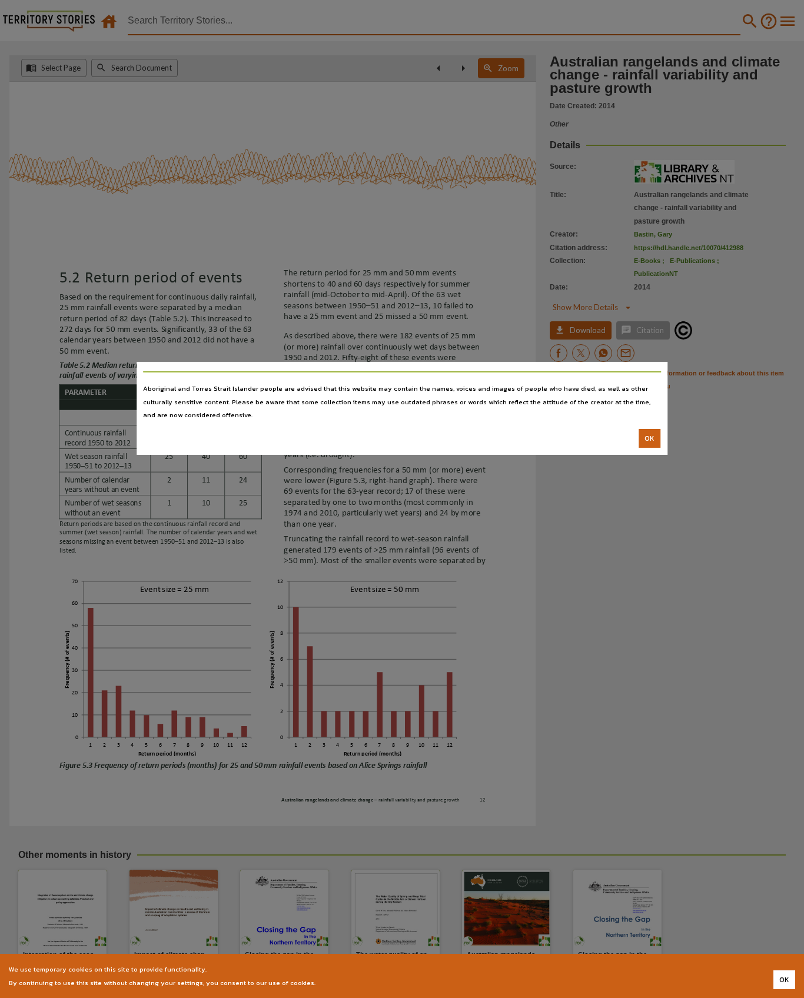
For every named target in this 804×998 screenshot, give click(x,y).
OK (649, 438)
